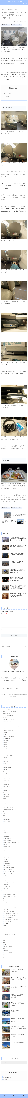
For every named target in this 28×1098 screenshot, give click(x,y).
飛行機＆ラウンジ (6, 24)
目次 (10, 88)
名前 (2, 629)
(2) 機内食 (6, 96)
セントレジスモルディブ (17, 24)
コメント (4, 613)
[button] (24, 4)
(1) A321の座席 (8, 93)
